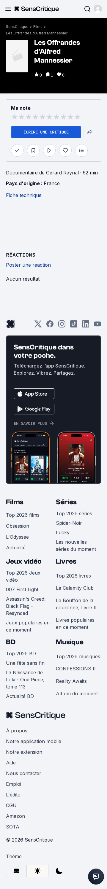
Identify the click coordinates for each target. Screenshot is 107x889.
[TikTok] (73, 325)
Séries (66, 502)
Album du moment (77, 693)
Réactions (20, 254)
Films (38, 26)
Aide (11, 763)
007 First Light (22, 589)
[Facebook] (50, 325)
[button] (97, 8)
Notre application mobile (33, 741)
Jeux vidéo (24, 561)
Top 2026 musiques (78, 656)
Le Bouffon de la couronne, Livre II (76, 603)
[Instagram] (61, 325)
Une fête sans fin (25, 663)
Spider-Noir (69, 523)
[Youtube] (97, 325)
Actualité (16, 548)
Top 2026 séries (74, 513)
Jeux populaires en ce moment (28, 626)
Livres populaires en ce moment (75, 623)
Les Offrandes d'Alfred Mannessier (36, 33)
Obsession (17, 526)
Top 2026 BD (21, 653)
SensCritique (17, 26)
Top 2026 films (23, 515)
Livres (66, 561)
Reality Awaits (71, 681)
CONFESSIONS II (76, 669)
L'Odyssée (17, 537)
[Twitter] (38, 325)
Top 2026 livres (73, 576)
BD (10, 642)
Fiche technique (24, 195)
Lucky (63, 532)
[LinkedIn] (85, 325)
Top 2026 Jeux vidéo (23, 576)
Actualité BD (20, 696)
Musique (70, 642)
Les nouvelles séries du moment (76, 545)
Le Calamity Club (75, 588)
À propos (16, 731)
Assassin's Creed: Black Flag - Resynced (25, 606)
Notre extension (24, 752)
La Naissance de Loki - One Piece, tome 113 (25, 679)
